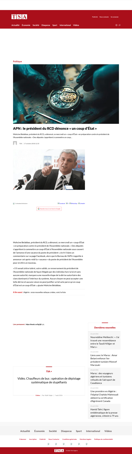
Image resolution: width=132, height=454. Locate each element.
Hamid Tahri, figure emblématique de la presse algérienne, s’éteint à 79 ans (104, 412)
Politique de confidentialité (103, 439)
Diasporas (46, 25)
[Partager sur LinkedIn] (81, 203)
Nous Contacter (54, 439)
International (65, 25)
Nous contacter (104, 17)
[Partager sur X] (67, 203)
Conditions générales (69, 439)
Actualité (15, 25)
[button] (120, 25)
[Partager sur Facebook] (61, 203)
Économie (26, 25)
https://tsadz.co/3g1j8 (33, 324)
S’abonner (22, 439)
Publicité (95, 17)
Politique (17, 61)
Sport (54, 25)
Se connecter (115, 17)
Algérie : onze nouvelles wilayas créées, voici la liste (44, 292)
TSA (20, 143)
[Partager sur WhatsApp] (73, 203)
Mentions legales (85, 439)
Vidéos (76, 25)
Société (36, 25)
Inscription (33, 439)
